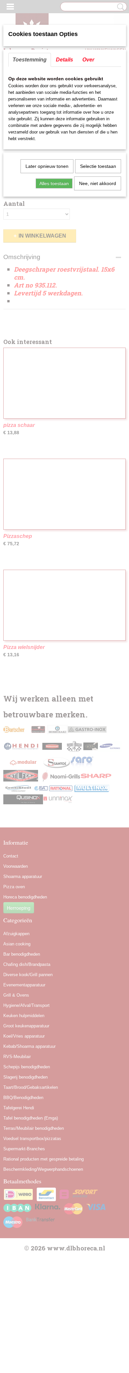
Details (64, 59)
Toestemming (30, 59)
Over (88, 59)
